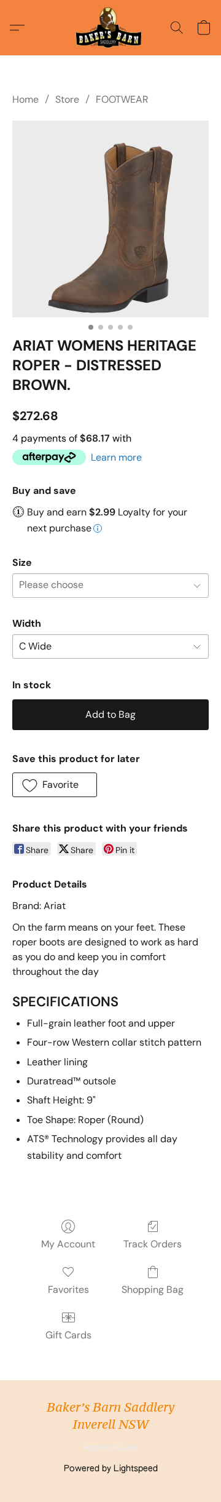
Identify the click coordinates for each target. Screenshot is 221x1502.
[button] (110, 27)
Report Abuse (110, 1448)
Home (25, 99)
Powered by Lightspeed (111, 1468)
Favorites (68, 1289)
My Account (68, 1244)
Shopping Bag (153, 1289)
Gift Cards (68, 1335)
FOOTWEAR (122, 99)
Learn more (116, 457)
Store (67, 99)
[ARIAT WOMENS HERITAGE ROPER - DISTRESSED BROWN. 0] (110, 219)
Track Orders (152, 1244)
